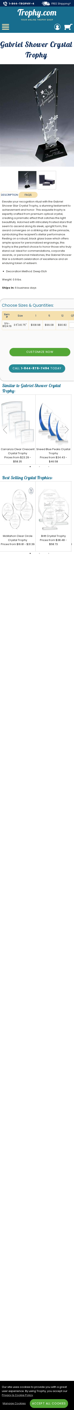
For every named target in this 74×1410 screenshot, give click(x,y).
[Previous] (5, 430)
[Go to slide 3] (49, 467)
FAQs (28, 195)
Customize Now (39, 352)
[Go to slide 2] (39, 467)
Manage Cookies (14, 1403)
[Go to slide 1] (30, 467)
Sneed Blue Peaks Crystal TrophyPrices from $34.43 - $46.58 (53, 455)
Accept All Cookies (49, 1403)
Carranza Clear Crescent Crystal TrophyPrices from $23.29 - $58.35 (18, 455)
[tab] (9, 195)
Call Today (37, 368)
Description (9, 195)
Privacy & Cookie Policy (17, 1395)
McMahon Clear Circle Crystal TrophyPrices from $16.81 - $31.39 (18, 540)
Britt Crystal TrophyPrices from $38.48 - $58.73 (53, 540)
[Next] (67, 430)
